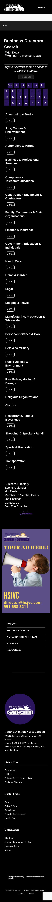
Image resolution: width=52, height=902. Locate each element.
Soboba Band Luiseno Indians (18, 778)
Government (10, 770)
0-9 (10, 85)
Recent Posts (17, 667)
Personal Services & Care (23, 334)
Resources (14, 649)
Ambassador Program (22, 637)
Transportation (15, 461)
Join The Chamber (16, 506)
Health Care (13, 261)
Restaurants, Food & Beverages (19, 417)
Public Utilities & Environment (16, 363)
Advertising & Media (19, 114)
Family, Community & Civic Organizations (24, 214)
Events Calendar (15, 487)
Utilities (8, 774)
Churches (10, 405)
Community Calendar (26, 894)
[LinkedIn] (12, 17)
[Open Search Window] (48, 17)
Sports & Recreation (19, 447)
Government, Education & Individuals (23, 245)
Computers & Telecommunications (19, 179)
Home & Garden (16, 275)
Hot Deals (13, 52)
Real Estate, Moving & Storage (20, 381)
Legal (9, 289)
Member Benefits (18, 630)
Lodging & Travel (17, 302)
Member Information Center (18, 842)
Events (11, 624)
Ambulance (10, 810)
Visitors (12, 643)
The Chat (9, 838)
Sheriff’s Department (15, 814)
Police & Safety (12, 806)
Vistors (8, 850)
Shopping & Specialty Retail (24, 433)
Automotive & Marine (19, 145)
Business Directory (17, 484)
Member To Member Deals (24, 55)
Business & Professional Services (22, 161)
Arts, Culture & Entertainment (15, 130)
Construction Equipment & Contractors (23, 196)
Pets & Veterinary (17, 348)
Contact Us (12, 502)
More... (10, 120)
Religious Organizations (21, 397)
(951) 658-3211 (20, 743)
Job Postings (13, 499)
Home (5, 25)
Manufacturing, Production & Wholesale (25, 318)
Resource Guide (12, 846)
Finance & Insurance (19, 230)
